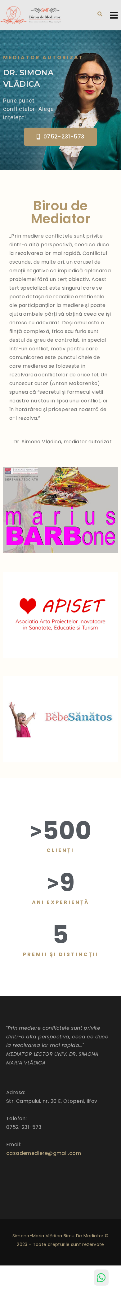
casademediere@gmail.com (43, 1153)
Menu (114, 15)
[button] (60, 137)
